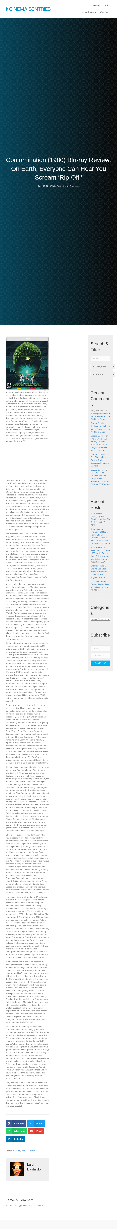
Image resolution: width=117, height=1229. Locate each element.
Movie (25, 1151)
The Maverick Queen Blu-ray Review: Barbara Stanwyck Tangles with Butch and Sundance (100, 444)
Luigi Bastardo (58, 186)
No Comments (72, 186)
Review (32, 1151)
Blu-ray (18, 1151)
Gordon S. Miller (98, 423)
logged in (22, 1205)
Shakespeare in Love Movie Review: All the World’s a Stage (100, 416)
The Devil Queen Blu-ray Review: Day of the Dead (100, 584)
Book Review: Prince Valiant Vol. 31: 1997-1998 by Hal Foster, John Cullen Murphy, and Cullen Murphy (100, 553)
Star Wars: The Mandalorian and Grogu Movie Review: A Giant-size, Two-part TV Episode (100, 478)
